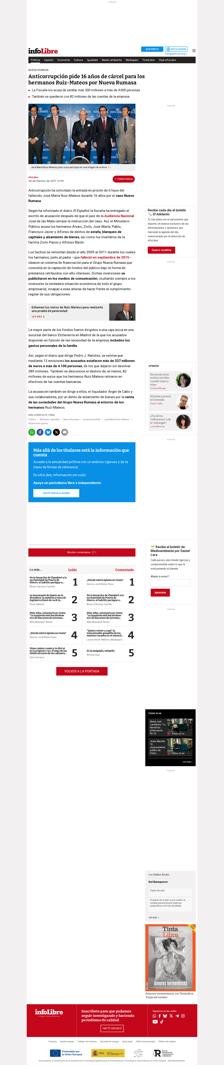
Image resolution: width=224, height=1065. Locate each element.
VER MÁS (187, 762)
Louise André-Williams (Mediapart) (104, 639)
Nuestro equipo (67, 1041)
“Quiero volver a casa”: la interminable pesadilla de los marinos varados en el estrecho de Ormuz (105, 634)
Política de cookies (167, 1041)
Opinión (48, 60)
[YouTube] (155, 1022)
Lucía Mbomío (157, 426)
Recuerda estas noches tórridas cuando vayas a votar (159, 379)
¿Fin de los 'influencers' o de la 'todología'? (160, 419)
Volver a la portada (81, 671)
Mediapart (132, 60)
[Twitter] (171, 1016)
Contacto (52, 1041)
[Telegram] (177, 1016)
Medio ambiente (112, 60)
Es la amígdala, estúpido (101, 650)
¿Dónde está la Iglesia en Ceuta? (48, 633)
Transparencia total (175, 53)
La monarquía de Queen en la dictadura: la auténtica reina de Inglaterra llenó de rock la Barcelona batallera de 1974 (48, 599)
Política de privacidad (145, 1041)
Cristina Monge (158, 388)
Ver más (153, 918)
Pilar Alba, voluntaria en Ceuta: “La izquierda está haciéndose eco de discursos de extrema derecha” (48, 616)
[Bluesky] (165, 1016)
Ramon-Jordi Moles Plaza (43, 637)
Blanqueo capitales (50, 419)
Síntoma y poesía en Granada (160, 398)
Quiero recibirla (161, 250)
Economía (64, 60)
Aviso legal (127, 1041)
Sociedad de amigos (109, 1041)
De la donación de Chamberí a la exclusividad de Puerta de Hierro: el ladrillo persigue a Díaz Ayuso (48, 581)
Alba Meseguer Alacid (41, 622)
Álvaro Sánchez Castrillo (42, 586)
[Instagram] (183, 1016)
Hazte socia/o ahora (56, 493)
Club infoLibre (167, 60)
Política (35, 60)
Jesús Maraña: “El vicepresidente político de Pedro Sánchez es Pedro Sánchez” (157, 747)
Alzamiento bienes (38, 423)
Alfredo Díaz (93, 655)
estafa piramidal (91, 419)
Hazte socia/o (112, 1028)
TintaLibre (148, 60)
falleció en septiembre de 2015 (105, 257)
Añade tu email (160, 576)
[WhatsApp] (154, 1016)
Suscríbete (152, 49)
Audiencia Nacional (119, 216)
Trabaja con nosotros (87, 1041)
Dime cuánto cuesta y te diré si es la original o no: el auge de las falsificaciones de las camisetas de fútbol (48, 652)
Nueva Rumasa (71, 419)
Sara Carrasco (37, 657)
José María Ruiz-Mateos (116, 419)
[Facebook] (159, 1016)
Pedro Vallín (156, 403)
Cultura (78, 60)
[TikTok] (162, 1022)
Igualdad (92, 60)
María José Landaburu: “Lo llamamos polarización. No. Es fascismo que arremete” (157, 727)
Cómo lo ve (154, 713)
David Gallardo (37, 604)
